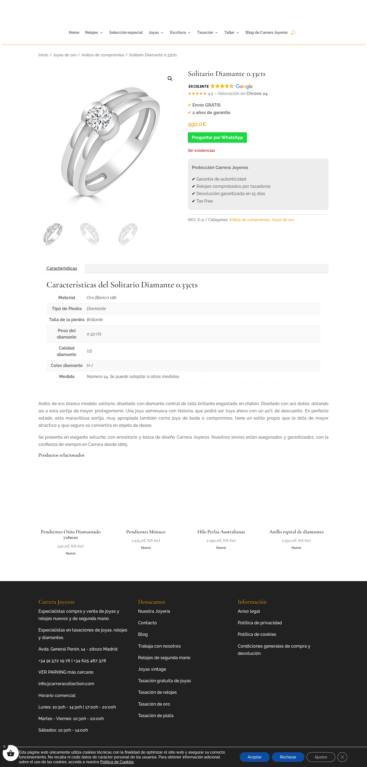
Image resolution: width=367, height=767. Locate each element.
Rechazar (288, 757)
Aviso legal (249, 611)
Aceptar (255, 757)
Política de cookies (257, 634)
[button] (170, 78)
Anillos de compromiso (102, 55)
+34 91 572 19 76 (54, 660)
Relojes (91, 32)
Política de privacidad (260, 622)
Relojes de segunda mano (164, 657)
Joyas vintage (152, 669)
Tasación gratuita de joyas (164, 680)
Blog (143, 634)
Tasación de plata (156, 715)
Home (74, 32)
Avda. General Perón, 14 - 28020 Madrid (77, 649)
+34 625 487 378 (90, 660)
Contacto (147, 622)
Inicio (43, 55)
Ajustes (321, 757)
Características (61, 268)
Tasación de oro (154, 704)
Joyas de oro (65, 55)
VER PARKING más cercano (65, 672)
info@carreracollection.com (66, 683)
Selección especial (126, 32)
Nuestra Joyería (154, 611)
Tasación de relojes (157, 692)
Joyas (154, 32)
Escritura (178, 32)
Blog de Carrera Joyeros (267, 32)
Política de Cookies (117, 762)
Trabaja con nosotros (159, 646)
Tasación (205, 32)
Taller (229, 32)
